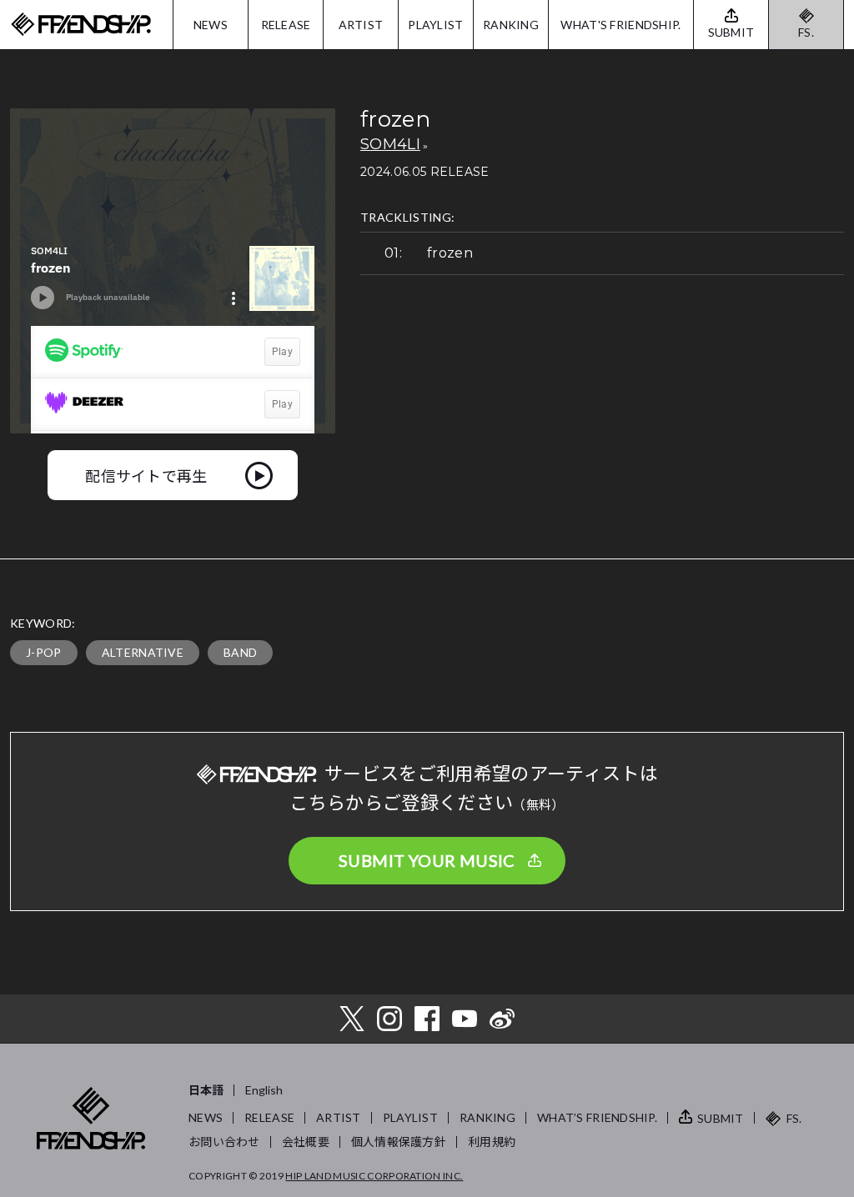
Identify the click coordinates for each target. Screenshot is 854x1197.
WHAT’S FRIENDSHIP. (597, 1117)
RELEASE (286, 25)
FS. (806, 32)
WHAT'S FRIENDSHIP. (620, 25)
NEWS (210, 25)
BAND (240, 652)
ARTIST (361, 25)
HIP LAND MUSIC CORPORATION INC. (374, 1175)
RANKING (511, 25)
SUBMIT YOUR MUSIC (427, 860)
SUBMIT (720, 1118)
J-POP (44, 652)
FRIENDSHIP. (81, 25)
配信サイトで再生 (146, 475)
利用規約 (491, 1141)
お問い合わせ (224, 1141)
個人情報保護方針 (398, 1141)
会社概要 (305, 1141)
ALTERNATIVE (143, 652)
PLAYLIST (435, 25)
